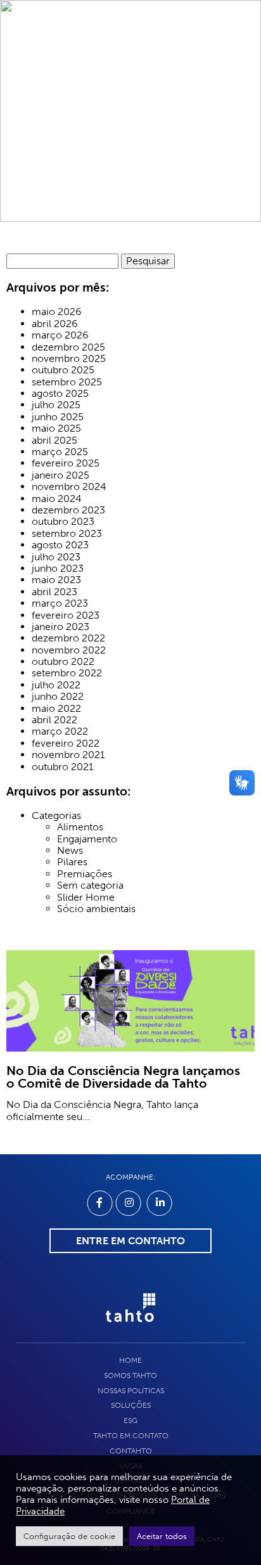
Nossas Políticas (131, 1390)
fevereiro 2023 (65, 615)
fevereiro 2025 (65, 463)
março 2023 (60, 603)
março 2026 (60, 335)
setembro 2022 (67, 673)
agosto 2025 (60, 393)
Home (130, 1360)
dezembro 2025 (68, 347)
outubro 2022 (63, 661)
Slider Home (86, 897)
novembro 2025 (69, 358)
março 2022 (60, 731)
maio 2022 (56, 708)
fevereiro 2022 (65, 743)
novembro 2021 (68, 755)
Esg (130, 1420)
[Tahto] (130, 1328)
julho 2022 (56, 685)
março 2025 (60, 452)
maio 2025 (56, 428)
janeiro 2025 (60, 475)
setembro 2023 (67, 533)
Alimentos (80, 827)
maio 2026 (57, 312)
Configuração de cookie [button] (69, 1536)
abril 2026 (55, 324)
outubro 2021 (62, 767)
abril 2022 (54, 720)
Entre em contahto (130, 1241)
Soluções (131, 1405)
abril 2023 (54, 592)
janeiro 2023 (60, 627)
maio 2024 (57, 499)
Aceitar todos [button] (162, 1536)
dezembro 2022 (68, 638)
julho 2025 (56, 405)
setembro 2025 (67, 382)
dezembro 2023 (68, 510)
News (70, 850)
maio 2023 (56, 580)
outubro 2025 (63, 370)
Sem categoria (90, 885)
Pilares (72, 862)
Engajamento (87, 839)
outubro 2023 (63, 521)
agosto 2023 (60, 545)
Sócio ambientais (96, 909)
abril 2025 (54, 440)
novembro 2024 (69, 487)
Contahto (131, 1450)
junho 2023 (58, 568)
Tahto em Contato (131, 1435)
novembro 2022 (69, 650)
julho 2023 (56, 557)
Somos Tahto (130, 1375)
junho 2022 (58, 696)
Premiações (84, 874)
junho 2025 (58, 417)
